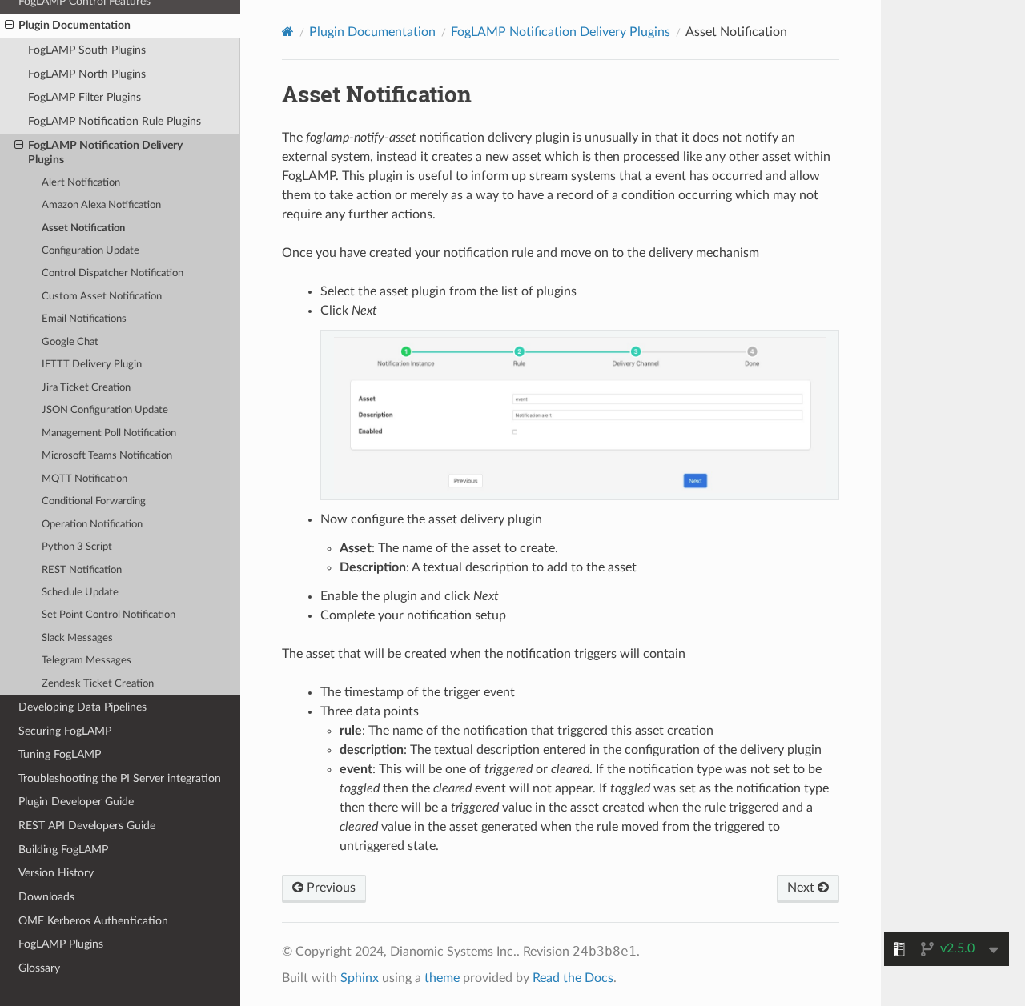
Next (802, 887)
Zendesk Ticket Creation (98, 684)
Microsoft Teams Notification (107, 456)
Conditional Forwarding (94, 501)
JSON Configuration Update (105, 410)
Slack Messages (77, 638)
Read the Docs (573, 978)
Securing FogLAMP (64, 731)
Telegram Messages (86, 660)
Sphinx (359, 978)
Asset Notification (83, 228)
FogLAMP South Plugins (87, 50)
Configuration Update (90, 251)
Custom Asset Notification (102, 296)
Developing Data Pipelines (82, 707)
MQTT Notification (84, 479)
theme (442, 978)
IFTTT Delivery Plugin (92, 364)
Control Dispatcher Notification (112, 273)
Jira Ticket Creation (86, 388)
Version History (56, 873)
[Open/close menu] (9, 25)
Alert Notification (81, 183)
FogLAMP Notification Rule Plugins (114, 121)
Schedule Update (80, 592)
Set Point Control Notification (108, 615)
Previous (329, 887)
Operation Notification (92, 524)
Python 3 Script (77, 547)
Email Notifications (84, 319)
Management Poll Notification (109, 433)
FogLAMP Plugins (60, 944)
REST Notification (82, 570)
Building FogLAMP (63, 850)
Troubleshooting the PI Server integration (119, 778)
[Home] (288, 31)
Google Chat (70, 342)
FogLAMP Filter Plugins (84, 97)
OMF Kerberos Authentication (93, 921)
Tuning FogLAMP (59, 754)
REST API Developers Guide (86, 826)
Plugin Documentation (74, 25)
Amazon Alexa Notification (101, 205)
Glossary (39, 968)
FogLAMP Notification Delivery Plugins (105, 152)
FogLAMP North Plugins (87, 74)
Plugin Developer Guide (76, 802)
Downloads (46, 897)
